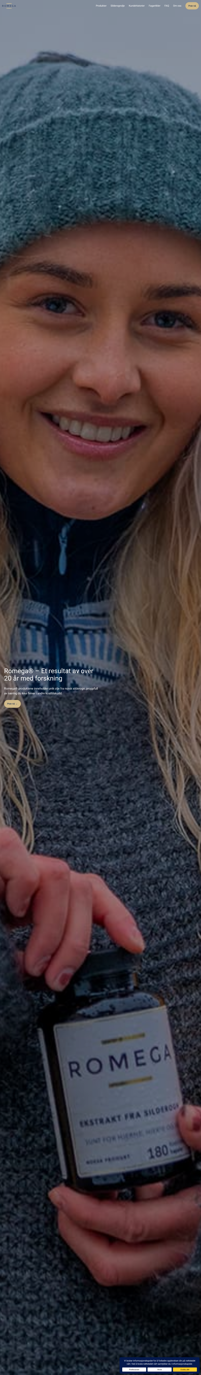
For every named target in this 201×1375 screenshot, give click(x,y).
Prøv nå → (12, 703)
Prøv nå (192, 6)
